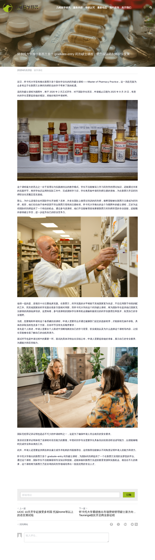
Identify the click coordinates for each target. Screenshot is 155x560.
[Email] (132, 524)
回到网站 (24, 524)
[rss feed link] (136, 524)
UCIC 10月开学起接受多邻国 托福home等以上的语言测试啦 (45, 513)
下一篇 (82, 508)
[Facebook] (111, 524)
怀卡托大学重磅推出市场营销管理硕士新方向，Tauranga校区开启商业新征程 (107, 513)
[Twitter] (118, 524)
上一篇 (22, 508)
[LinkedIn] (125, 524)
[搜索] (151, 7)
